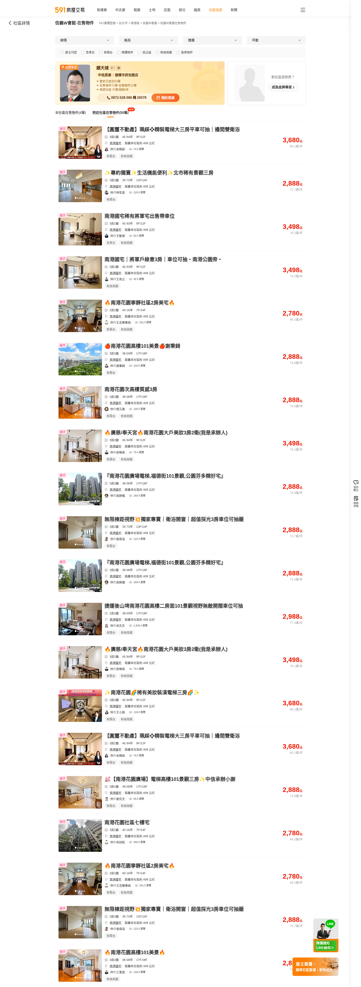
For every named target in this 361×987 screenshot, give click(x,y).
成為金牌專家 (282, 87)
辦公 (182, 10)
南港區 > (136, 23)
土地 (152, 10)
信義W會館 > (151, 23)
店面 (167, 10)
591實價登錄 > (108, 23)
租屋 (137, 10)
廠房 (197, 10)
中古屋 (120, 10)
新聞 (234, 10)
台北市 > (124, 23)
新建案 (102, 10)
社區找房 (215, 10)
